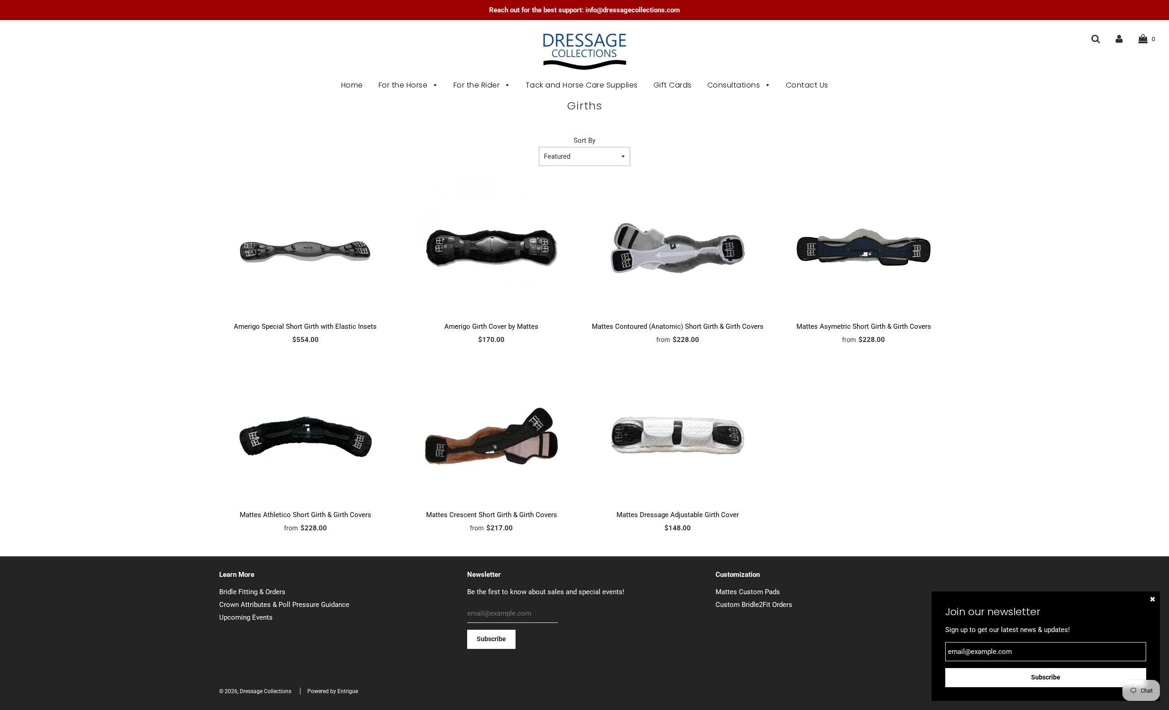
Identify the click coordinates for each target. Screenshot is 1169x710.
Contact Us (807, 85)
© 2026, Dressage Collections (255, 691)
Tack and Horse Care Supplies (582, 85)
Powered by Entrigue (332, 691)
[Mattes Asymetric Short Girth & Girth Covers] (864, 248)
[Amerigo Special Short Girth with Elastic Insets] (305, 248)
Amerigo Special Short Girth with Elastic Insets (305, 326)
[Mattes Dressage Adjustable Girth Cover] (677, 436)
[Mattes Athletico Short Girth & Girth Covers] (305, 436)
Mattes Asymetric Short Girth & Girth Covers (863, 326)
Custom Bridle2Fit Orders (754, 605)
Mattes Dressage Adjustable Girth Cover (677, 515)
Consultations (734, 85)
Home (352, 85)
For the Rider (477, 85)
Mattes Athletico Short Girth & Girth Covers (305, 515)
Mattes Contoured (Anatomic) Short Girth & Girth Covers (678, 326)
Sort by (584, 140)
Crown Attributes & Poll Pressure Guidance (284, 605)
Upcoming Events (246, 617)
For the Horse (404, 85)
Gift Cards (672, 85)
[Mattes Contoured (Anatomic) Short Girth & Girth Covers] (677, 248)
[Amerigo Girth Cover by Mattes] (491, 248)
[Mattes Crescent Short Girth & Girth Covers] (491, 436)
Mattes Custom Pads (748, 592)
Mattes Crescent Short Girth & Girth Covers (491, 515)
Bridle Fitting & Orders (252, 592)
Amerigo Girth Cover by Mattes (491, 326)
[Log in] (1119, 38)
